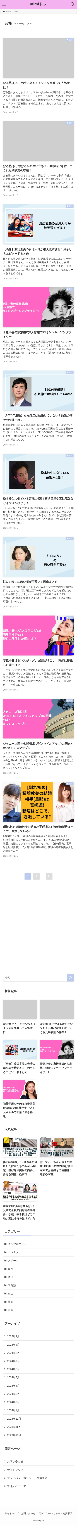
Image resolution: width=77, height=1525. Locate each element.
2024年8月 (13, 1352)
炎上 (10, 1293)
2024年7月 (13, 1361)
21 (49, 876)
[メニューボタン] (4, 4)
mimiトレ (38, 4)
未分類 (12, 1285)
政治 (10, 1277)
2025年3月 (13, 1336)
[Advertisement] (38, 930)
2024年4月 (13, 1385)
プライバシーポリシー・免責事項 (27, 1477)
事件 (10, 1268)
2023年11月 (14, 1426)
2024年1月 (13, 1410)
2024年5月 (13, 1377)
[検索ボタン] (72, 4)
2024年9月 (13, 1344)
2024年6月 (13, 1369)
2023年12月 (14, 1418)
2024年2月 (13, 1402)
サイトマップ (15, 1469)
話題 (10, 1310)
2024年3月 (13, 1393)
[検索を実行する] (70, 978)
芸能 (10, 1301)
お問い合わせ (15, 1461)
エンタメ (13, 1252)
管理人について (16, 1486)
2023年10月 (14, 1435)
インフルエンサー (18, 1244)
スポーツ (13, 1260)
